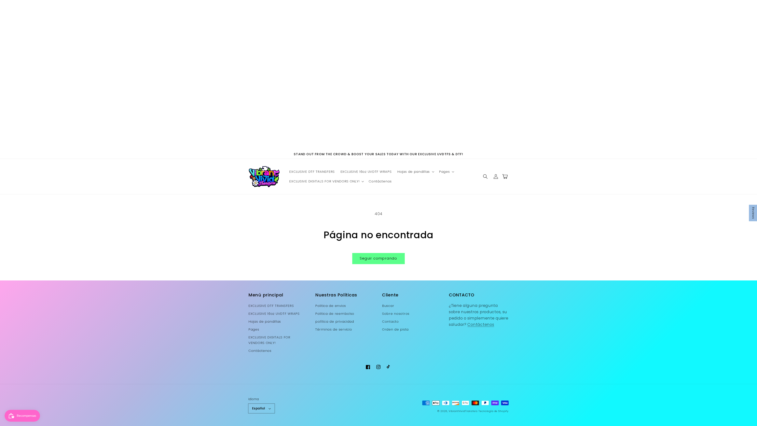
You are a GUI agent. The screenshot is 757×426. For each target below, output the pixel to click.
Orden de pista (395, 329)
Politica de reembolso (334, 313)
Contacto (390, 321)
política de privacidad (334, 321)
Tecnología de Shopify (493, 411)
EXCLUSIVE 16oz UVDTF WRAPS (274, 313)
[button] (415, 172)
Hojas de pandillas (264, 321)
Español (258, 408)
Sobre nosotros (395, 313)
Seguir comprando (378, 258)
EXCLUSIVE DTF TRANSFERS (271, 305)
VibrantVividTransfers (463, 411)
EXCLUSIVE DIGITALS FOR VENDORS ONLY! (269, 340)
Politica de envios (330, 305)
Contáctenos (259, 350)
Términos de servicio (333, 329)
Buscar (388, 305)
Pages (253, 329)
